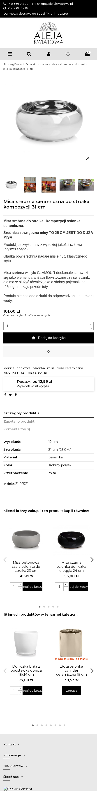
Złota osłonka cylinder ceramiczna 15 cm (71, 670)
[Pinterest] (16, 395)
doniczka (23, 368)
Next (92, 559)
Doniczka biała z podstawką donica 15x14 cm (26, 670)
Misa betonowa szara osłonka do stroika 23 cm (26, 567)
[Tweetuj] (10, 395)
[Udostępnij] (5, 395)
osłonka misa (14, 372)
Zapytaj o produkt (19, 421)
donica (9, 368)
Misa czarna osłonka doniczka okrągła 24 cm (71, 567)
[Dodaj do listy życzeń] (48, 351)
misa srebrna (37, 372)
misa (51, 368)
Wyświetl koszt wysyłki (33, 386)
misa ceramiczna (70, 368)
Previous (5, 559)
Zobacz (71, 690)
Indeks (9, 484)
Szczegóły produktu (21, 413)
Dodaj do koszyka (52, 338)
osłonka (39, 368)
